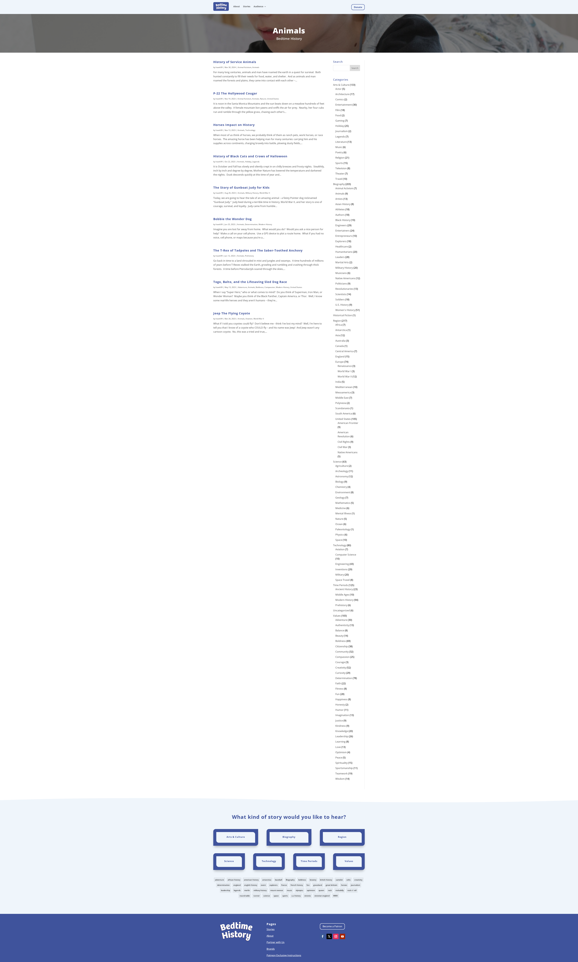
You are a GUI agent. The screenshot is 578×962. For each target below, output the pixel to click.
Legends (255, 161)
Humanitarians (343, 251)
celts (348, 880)
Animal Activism (244, 67)
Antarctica (341, 330)
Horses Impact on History (234, 125)
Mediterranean (344, 387)
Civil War (342, 447)
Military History (252, 193)
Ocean (339, 524)
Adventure (242, 287)
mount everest (276, 890)
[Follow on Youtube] (342, 936)
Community (342, 651)
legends (237, 890)
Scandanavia (342, 408)
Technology (250, 130)
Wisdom (340, 778)
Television (341, 168)
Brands (271, 949)
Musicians (341, 273)
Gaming (339, 120)
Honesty (340, 704)
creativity (358, 880)
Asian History (342, 204)
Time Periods (340, 585)
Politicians (341, 283)
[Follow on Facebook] (322, 936)
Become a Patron (332, 926)
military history (260, 890)
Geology (340, 497)
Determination (251, 224)
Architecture (342, 94)
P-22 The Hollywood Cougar (235, 93)
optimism (311, 890)
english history (250, 885)
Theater (339, 173)
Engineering (342, 564)
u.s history (296, 895)
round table (245, 895)
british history (326, 880)
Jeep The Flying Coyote (231, 313)
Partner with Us (275, 942)
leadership (225, 890)
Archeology (341, 471)
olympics (299, 890)
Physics (339, 534)
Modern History (265, 224)
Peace (338, 757)
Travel (338, 179)
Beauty (339, 635)
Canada (339, 346)
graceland (317, 885)
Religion (339, 157)
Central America (344, 351)
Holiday (248, 161)
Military (339, 574)
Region (337, 320)
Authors (340, 214)
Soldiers (340, 299)
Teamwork (341, 773)
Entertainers (342, 230)
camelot (339, 880)
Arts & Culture (341, 84)
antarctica (266, 880)
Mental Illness (343, 513)
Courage (340, 662)
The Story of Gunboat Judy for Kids (241, 187)
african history (234, 880)
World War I (344, 371)
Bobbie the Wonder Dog (232, 219)
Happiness (341, 699)
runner (256, 895)
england (237, 885)
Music (338, 147)
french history (297, 885)
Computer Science (345, 554)
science (266, 895)
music (289, 890)
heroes (344, 885)
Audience (258, 6)
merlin (247, 890)
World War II (264, 193)
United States (273, 98)
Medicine (340, 508)
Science (337, 461)
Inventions (341, 569)
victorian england (321, 895)
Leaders (340, 257)
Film (337, 110)
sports (285, 895)
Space (338, 540)
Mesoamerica (343, 392)
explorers (274, 885)
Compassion (269, 287)
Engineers (341, 225)
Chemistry (341, 487)
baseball (278, 880)
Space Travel (342, 580)
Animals (255, 67)
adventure (219, 880)
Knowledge (341, 731)
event (263, 885)
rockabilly (340, 890)
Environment (342, 492)
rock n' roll (351, 890)
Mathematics (342, 503)
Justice (339, 720)
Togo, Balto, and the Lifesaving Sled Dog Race (250, 282)
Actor (338, 89)
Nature (263, 98)
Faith (338, 683)
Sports (339, 163)
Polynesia (340, 403)
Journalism (341, 131)
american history (251, 880)
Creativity (340, 667)
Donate (358, 7)
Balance (339, 630)
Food (338, 115)
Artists (339, 199)
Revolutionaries (344, 288)
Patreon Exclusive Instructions (284, 955)
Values (337, 615)
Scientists (340, 294)
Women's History (345, 310)
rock (330, 890)
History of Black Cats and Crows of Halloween (250, 156)
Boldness (260, 287)
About (236, 6)
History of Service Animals (234, 62)
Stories (246, 6)
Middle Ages (342, 594)
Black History (342, 220)
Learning (340, 741)
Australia (340, 340)
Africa (338, 324)
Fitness (339, 688)
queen (321, 890)
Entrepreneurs (343, 236)
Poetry (339, 152)
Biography (339, 184)
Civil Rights (344, 441)
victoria (307, 895)
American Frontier (348, 423)
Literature (341, 142)
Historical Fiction (342, 315)
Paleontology (342, 529)
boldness (302, 880)
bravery (313, 880)
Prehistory (249, 256)
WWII (335, 895)
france (284, 885)
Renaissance (345, 366)
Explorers (340, 241)
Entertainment (343, 104)
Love (338, 747)
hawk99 (219, 67)
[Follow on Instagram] (336, 936)
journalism (355, 885)
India (338, 381)
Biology (339, 481)
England (340, 356)
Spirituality (341, 762)
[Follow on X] (329, 936)
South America (343, 413)
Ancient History (344, 589)
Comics (339, 99)
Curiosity (340, 673)
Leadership (341, 736)
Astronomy (341, 476)
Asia (337, 335)
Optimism (341, 752)
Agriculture (341, 466)
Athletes (340, 209)
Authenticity (342, 625)
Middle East (342, 397)
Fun (337, 694)
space (276, 895)
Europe (339, 361)
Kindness (340, 725)
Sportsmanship (344, 768)
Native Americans (345, 278)
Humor (339, 710)
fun (308, 885)
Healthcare (341, 246)
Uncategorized (341, 610)
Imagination (342, 715)
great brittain (331, 885)
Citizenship (341, 646)
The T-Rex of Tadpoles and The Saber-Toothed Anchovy (258, 250)
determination (223, 885)
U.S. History (342, 304)
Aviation (249, 318)
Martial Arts (342, 262)
